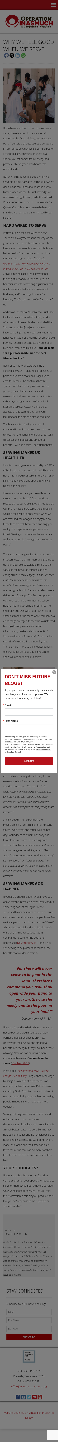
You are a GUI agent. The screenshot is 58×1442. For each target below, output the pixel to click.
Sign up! (29, 761)
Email (8, 705)
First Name (11, 721)
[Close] (54, 672)
